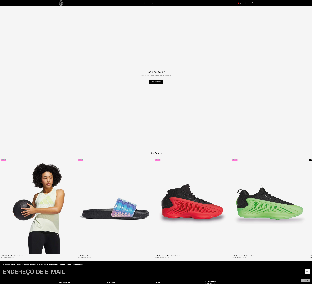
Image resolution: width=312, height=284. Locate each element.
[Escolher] (74, 251)
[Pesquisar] (245, 3)
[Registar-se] (307, 271)
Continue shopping (156, 81)
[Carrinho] (252, 3)
